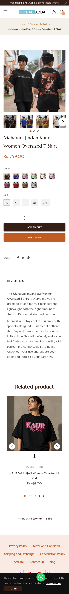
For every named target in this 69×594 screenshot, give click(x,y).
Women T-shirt (38, 24)
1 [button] (30, 131)
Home (22, 24)
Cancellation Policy (52, 554)
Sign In (54, 11)
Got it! (13, 588)
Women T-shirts (34, 466)
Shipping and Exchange (19, 554)
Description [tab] (15, 281)
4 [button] (36, 496)
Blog (52, 562)
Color (7, 168)
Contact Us (36, 562)
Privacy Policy (18, 546)
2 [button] (34, 131)
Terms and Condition (46, 546)
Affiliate (19, 562)
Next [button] (62, 121)
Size (6, 194)
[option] (34, 446)
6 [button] (44, 496)
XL (34, 203)
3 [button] (38, 131)
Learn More (53, 583)
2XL (45, 203)
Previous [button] (12, 446)
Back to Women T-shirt (37, 518)
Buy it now (34, 237)
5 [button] (40, 496)
